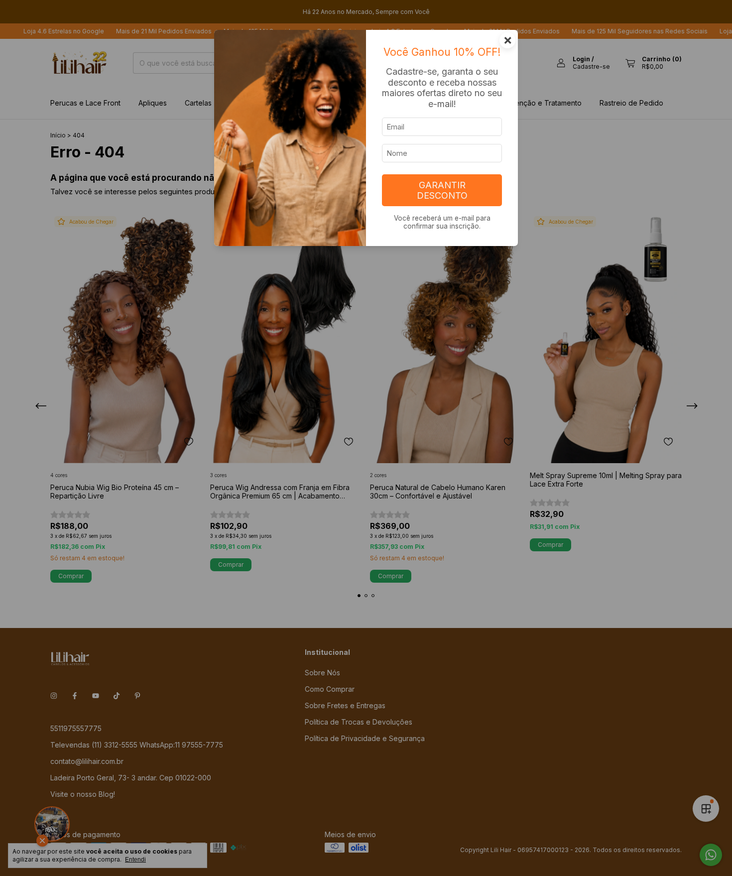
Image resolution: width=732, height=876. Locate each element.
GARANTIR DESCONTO (442, 190)
